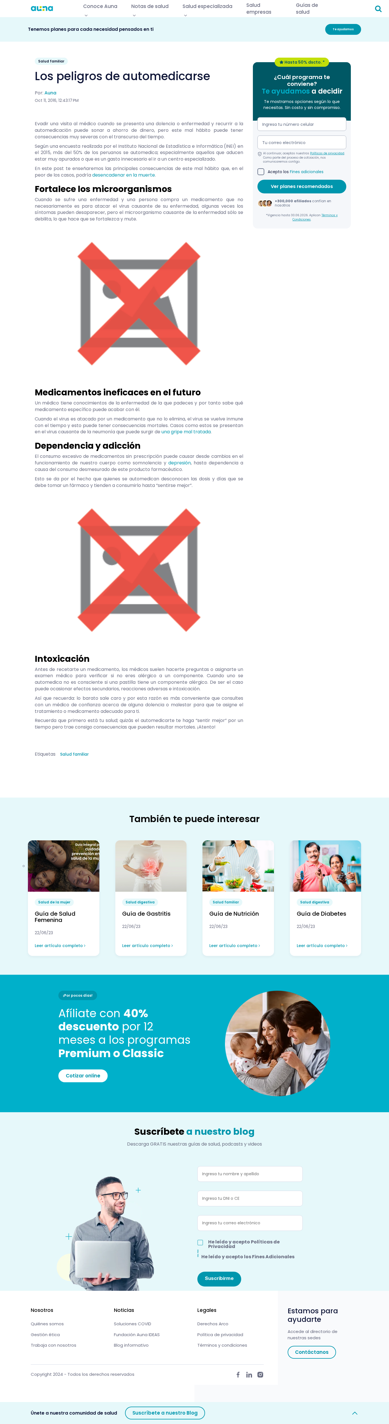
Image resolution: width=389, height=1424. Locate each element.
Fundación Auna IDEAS (137, 1335)
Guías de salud (307, 8)
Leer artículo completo (59, 945)
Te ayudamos (343, 29)
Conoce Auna (100, 6)
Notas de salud (150, 6)
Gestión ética (45, 1335)
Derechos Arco (212, 1324)
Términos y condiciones (222, 1345)
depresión (179, 463)
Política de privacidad (220, 1335)
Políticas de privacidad (327, 153)
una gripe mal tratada (186, 431)
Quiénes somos (47, 1324)
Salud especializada (207, 6)
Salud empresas (258, 8)
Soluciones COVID (132, 1324)
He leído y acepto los (247, 1256)
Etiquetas (45, 754)
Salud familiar (74, 754)
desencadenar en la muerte (123, 175)
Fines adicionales (307, 172)
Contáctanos (312, 1352)
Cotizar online (83, 1075)
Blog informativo (131, 1345)
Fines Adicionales (273, 1256)
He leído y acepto (244, 1244)
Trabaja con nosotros (53, 1345)
